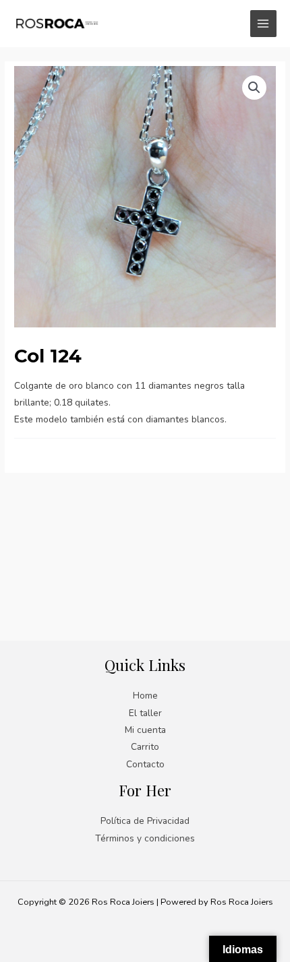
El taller (145, 713)
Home (145, 695)
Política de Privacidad (145, 820)
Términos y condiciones (145, 838)
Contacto (145, 764)
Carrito (145, 746)
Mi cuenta (145, 730)
